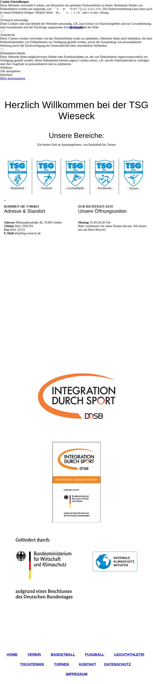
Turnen (61, 664)
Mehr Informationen (12, 78)
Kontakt (87, 664)
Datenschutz (117, 664)
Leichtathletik (129, 654)
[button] (76, 67)
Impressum (76, 674)
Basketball (63, 654)
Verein (34, 654)
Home (12, 654)
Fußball (94, 654)
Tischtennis (32, 664)
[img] (76, 12)
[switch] (2, 49)
